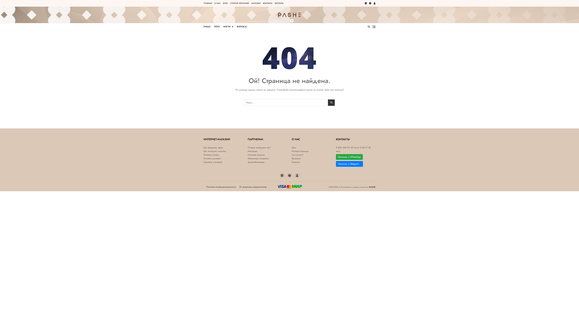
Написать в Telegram (349, 164)
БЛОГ (225, 3)
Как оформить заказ (213, 147)
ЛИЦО (207, 26)
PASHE (372, 187)
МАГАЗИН (256, 3)
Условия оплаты (211, 155)
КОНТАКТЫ (267, 3)
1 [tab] (291, 20)
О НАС (217, 3)
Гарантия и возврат (213, 162)
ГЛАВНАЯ (208, 3)
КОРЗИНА (279, 3)
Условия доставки (212, 158)
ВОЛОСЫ (242, 26)
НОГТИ (227, 26)
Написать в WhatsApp (349, 157)
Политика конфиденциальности (221, 186)
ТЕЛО (217, 26)
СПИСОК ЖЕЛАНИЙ (239, 3)
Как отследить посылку (215, 151)
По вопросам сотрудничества (253, 186)
